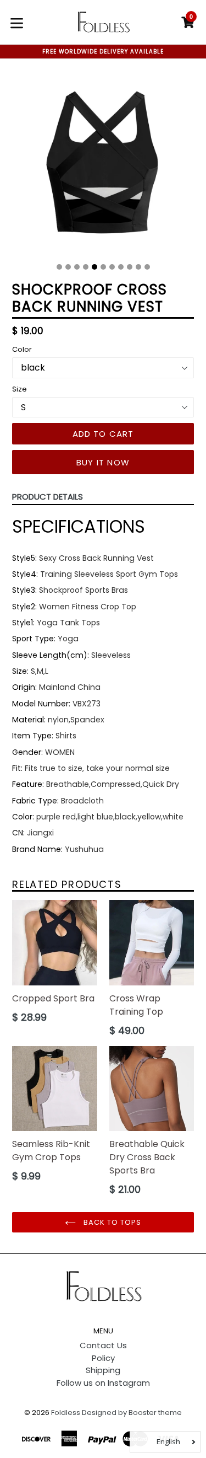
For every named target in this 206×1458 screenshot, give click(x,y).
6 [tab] (103, 267)
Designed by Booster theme (132, 1412)
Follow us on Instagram (103, 1383)
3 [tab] (77, 267)
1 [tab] (59, 267)
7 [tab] (112, 267)
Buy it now (103, 462)
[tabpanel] (103, 165)
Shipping (103, 1370)
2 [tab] (68, 267)
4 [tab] (85, 267)
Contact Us (103, 1345)
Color (22, 349)
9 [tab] (129, 267)
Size (19, 389)
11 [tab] (147, 267)
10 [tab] (138, 267)
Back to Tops (111, 1222)
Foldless (65, 1412)
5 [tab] (94, 267)
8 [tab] (121, 267)
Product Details (47, 496)
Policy (103, 1358)
